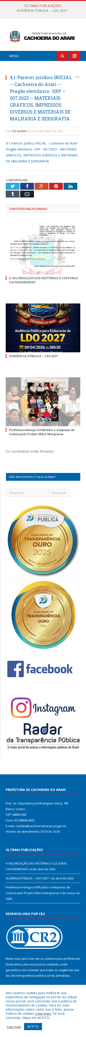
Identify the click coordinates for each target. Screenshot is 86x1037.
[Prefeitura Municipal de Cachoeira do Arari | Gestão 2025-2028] (43, 35)
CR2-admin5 (19, 131)
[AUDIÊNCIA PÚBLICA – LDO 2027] (43, 327)
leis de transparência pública (26, 975)
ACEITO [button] (33, 1026)
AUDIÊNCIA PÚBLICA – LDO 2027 (42, 10)
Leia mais (43, 1013)
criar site (34, 958)
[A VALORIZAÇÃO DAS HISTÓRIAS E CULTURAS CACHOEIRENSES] (43, 249)
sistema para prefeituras (62, 958)
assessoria (37, 964)
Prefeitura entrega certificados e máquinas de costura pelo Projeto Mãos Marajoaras (42, 432)
